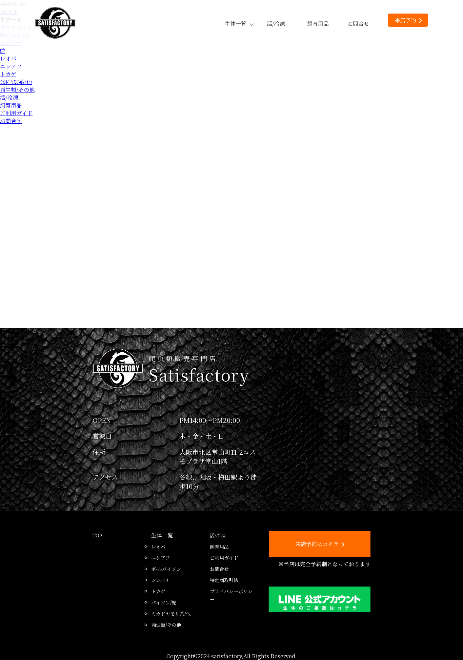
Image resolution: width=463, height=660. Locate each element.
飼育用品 (318, 23)
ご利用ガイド (16, 113)
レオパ (8, 58)
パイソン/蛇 (164, 602)
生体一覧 (235, 23)
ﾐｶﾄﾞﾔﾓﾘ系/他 (16, 82)
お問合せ (358, 23)
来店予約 (405, 20)
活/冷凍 (276, 23)
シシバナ (160, 580)
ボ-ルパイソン (166, 568)
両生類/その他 (17, 90)
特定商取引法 (224, 580)
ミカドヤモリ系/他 (171, 613)
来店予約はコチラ (317, 544)
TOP (97, 535)
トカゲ (8, 74)
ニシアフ (11, 66)
